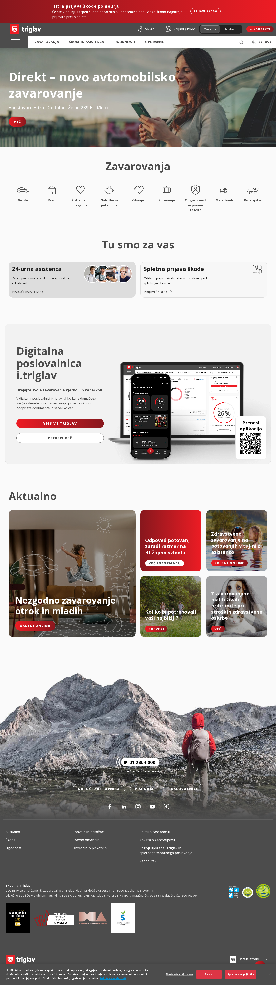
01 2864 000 (142, 762)
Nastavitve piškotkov (179, 974)
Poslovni (230, 29)
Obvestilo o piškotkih (90, 848)
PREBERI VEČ (60, 438)
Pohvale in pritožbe (88, 832)
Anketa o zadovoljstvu (157, 840)
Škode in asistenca (86, 42)
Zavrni (209, 974)
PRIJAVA (265, 42)
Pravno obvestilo (86, 840)
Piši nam (144, 789)
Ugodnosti (124, 42)
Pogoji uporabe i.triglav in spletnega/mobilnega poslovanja (166, 850)
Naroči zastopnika (99, 789)
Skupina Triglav (18, 885)
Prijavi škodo (205, 11)
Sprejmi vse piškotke (240, 974)
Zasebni (210, 29)
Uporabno (155, 42)
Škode (10, 840)
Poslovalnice (183, 789)
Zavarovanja (47, 42)
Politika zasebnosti (155, 832)
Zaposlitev (148, 861)
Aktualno (13, 832)
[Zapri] (269, 974)
